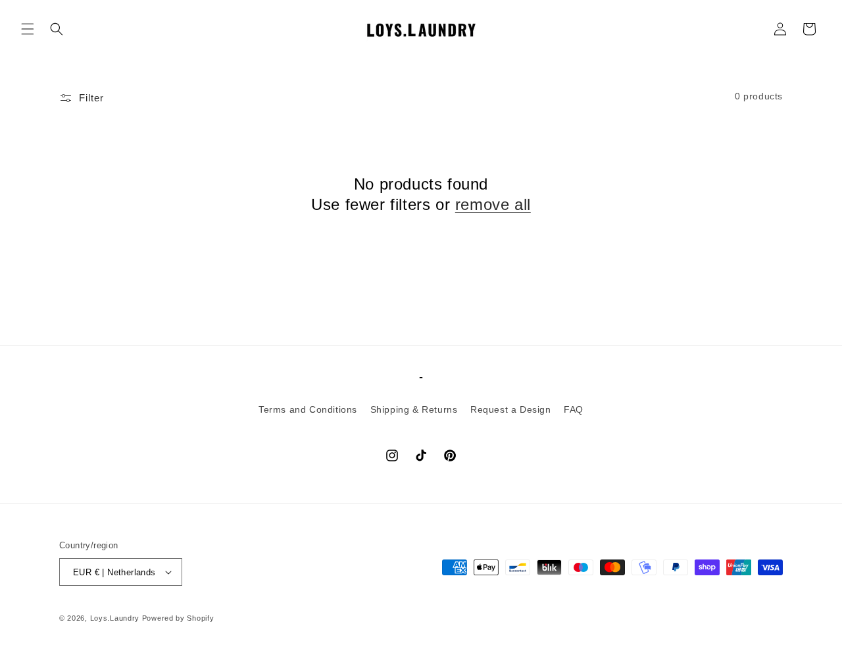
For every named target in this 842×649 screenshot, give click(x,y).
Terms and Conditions (308, 409)
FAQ (573, 409)
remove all (493, 204)
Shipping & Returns (414, 409)
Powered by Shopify (178, 618)
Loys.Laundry (114, 618)
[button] (27, 28)
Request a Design (510, 409)
